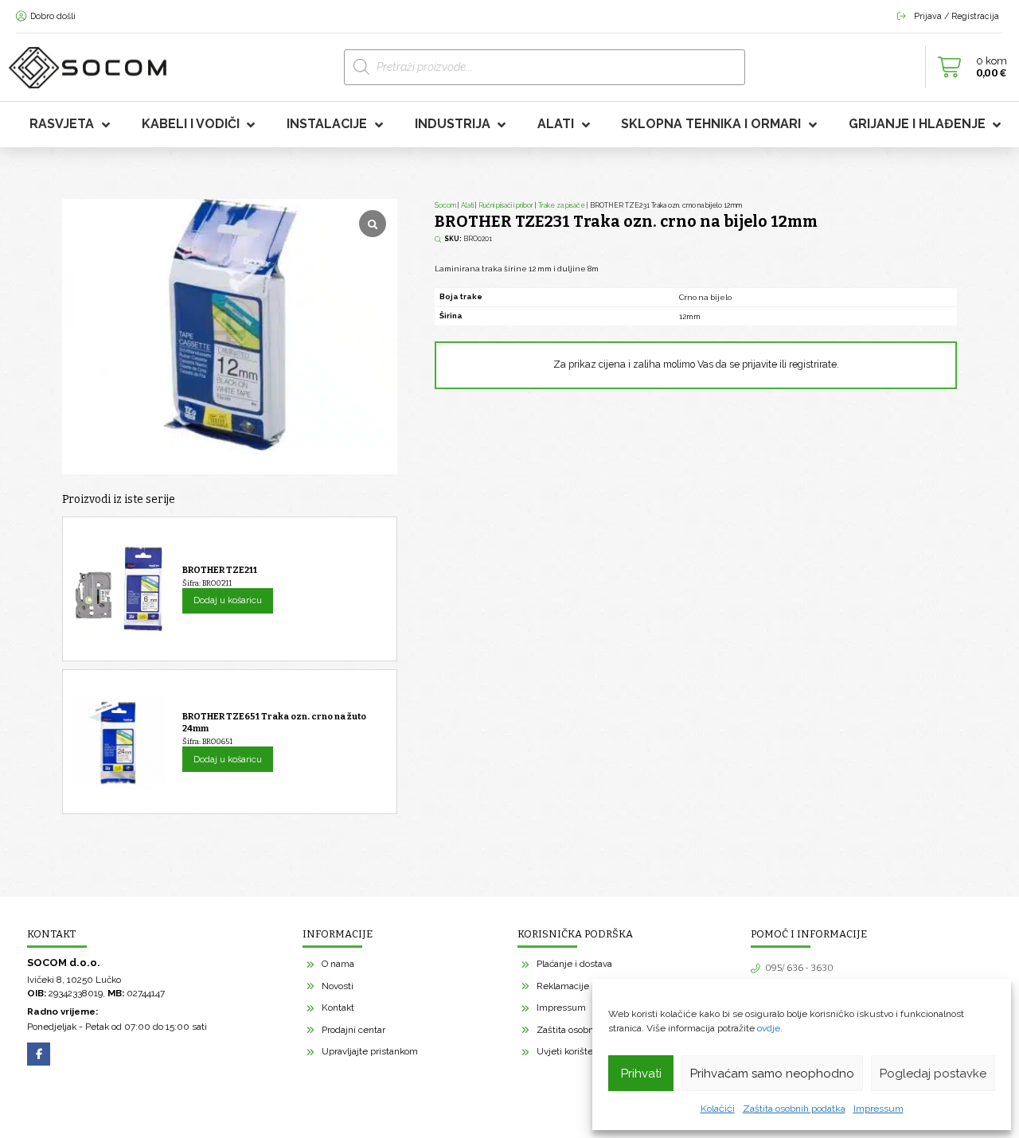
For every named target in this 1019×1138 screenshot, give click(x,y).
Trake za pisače (561, 205)
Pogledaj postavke (933, 1073)
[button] (968, 67)
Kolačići (718, 1108)
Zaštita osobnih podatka (794, 1108)
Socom (445, 205)
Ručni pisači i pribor (505, 205)
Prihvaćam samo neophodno (772, 1073)
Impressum (878, 1108)
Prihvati (641, 1073)
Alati (467, 205)
